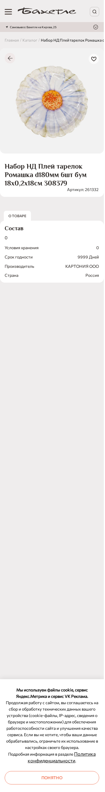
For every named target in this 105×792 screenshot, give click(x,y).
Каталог (29, 40)
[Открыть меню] (8, 12)
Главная (12, 40)
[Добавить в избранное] (94, 59)
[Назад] (10, 58)
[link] (47, 11)
